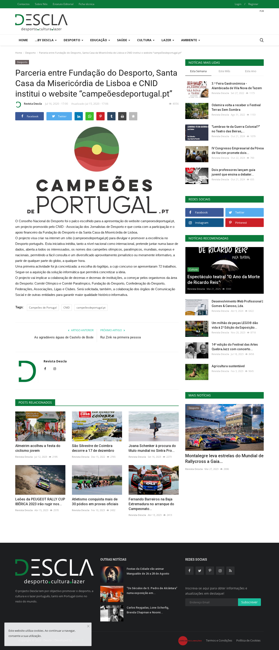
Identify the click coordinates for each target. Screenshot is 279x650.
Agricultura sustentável (228, 366)
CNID (66, 307)
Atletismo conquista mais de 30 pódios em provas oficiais (95, 501)
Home (23, 40)
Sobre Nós (41, 4)
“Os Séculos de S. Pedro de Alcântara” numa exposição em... (152, 591)
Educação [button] (99, 40)
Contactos (23, 4)
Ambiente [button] (189, 40)
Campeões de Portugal (43, 307)
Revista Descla (33, 104)
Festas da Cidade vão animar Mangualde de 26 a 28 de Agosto (148, 571)
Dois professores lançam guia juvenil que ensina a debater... (233, 172)
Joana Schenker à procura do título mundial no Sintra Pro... (152, 448)
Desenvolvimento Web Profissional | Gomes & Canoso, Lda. (237, 304)
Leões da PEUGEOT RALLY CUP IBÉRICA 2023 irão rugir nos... (40, 501)
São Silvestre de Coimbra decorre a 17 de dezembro (93, 448)
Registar (253, 4)
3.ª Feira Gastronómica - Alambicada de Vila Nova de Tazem (237, 86)
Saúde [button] (122, 40)
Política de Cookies (248, 640)
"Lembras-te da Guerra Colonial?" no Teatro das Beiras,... (236, 129)
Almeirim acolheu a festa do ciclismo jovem (37, 448)
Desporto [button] (72, 40)
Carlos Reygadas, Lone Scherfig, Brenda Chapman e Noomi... (148, 610)
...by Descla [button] (44, 40)
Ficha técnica (86, 4)
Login (238, 4)
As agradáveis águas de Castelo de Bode (64, 337)
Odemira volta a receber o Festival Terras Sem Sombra (236, 107)
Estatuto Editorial (63, 4)
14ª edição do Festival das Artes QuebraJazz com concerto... (235, 347)
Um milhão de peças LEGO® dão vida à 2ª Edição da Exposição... (235, 325)
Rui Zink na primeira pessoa (120, 337)
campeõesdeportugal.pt (91, 307)
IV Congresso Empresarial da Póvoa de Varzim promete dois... (238, 151)
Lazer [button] (167, 40)
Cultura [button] (144, 40)
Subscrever (249, 602)
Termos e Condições (219, 640)
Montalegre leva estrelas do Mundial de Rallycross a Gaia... (224, 458)
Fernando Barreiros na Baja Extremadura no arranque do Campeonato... (151, 504)
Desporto (30, 52)
